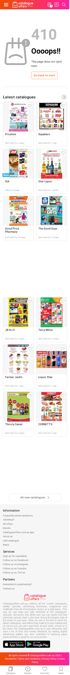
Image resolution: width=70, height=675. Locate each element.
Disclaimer (10, 659)
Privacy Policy (49, 659)
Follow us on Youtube (14, 568)
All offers (8, 524)
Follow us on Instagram (15, 564)
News (6, 544)
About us (8, 536)
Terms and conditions (29, 659)
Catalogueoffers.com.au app (18, 532)
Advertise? (8, 519)
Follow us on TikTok (14, 572)
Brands (7, 528)
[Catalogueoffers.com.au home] (22, 4)
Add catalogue (11, 540)
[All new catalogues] (64, 97)
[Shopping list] (57, 5)
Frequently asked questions (18, 515)
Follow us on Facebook (15, 560)
